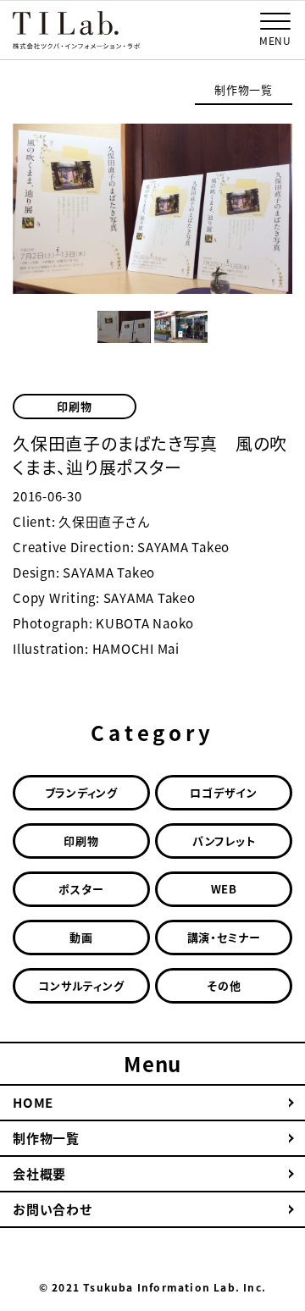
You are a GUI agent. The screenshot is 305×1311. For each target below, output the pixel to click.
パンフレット (224, 841)
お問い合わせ (52, 1209)
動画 (81, 937)
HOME (33, 1102)
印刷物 (74, 406)
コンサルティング (81, 985)
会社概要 (39, 1173)
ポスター (80, 889)
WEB (224, 889)
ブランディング (81, 792)
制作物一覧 (243, 89)
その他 (224, 985)
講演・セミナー (224, 937)
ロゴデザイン (224, 792)
